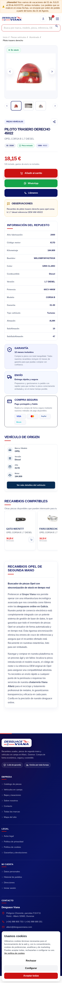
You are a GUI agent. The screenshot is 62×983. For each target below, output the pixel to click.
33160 (10, 145)
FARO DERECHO (48, 529)
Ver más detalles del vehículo (31, 485)
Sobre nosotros (11, 800)
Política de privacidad (13, 841)
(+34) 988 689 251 (33, 921)
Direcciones (9, 882)
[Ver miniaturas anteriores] (6, 105)
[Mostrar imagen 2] (28, 105)
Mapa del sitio (10, 817)
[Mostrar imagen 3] (40, 105)
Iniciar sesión (10, 888)
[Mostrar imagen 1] (16, 105)
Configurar (31, 968)
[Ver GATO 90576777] (31, 539)
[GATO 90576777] (20, 519)
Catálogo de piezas (12, 784)
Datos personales (12, 871)
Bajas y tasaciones (12, 795)
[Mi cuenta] (43, 19)
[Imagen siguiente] (52, 71)
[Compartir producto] (54, 121)
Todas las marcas (12, 811)
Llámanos (33, 193)
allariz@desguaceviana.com (19, 927)
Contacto (8, 806)
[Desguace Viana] (17, 743)
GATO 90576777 (15, 529)
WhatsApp (33, 183)
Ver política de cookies (14, 953)
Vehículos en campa (13, 789)
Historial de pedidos (13, 877)
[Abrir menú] (57, 19)
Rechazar (31, 960)
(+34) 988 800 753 (14, 921)
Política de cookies (12, 847)
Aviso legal (9, 836)
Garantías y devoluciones (15, 852)
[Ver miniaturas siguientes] (55, 105)
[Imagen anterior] (10, 71)
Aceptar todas (31, 975)
